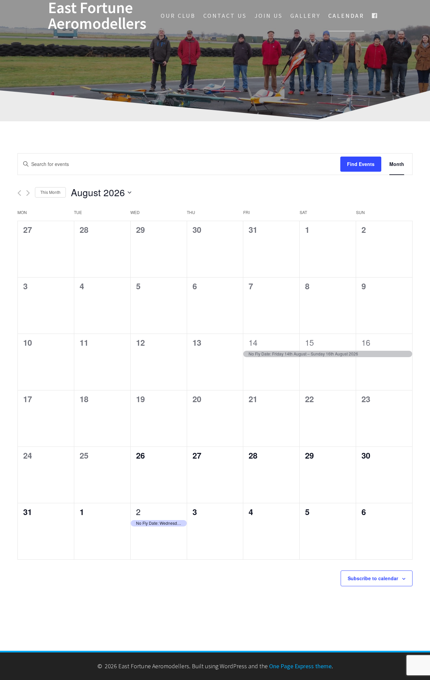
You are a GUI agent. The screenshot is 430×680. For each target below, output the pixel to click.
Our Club (178, 15)
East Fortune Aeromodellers (97, 16)
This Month (50, 192)
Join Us (268, 15)
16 (365, 342)
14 (253, 342)
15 (309, 342)
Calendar (346, 15)
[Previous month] (19, 193)
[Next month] (28, 193)
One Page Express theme (300, 666)
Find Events (361, 164)
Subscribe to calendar (373, 578)
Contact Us (225, 15)
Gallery (305, 15)
